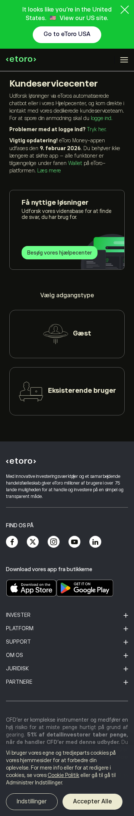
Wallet (75, 163)
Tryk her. (96, 129)
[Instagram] (54, 542)
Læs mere (49, 171)
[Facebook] (12, 542)
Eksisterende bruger (82, 390)
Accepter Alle (92, 801)
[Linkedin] (95, 542)
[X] (33, 542)
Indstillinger (32, 801)
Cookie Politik (63, 775)
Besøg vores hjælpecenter (59, 253)
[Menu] (124, 60)
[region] (67, 780)
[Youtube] (74, 542)
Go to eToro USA (67, 34)
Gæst (82, 333)
